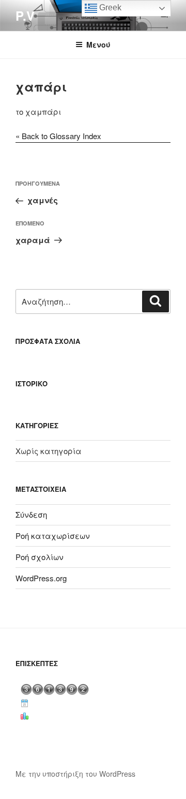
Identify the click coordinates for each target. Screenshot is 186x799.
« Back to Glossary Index (58, 135)
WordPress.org (41, 577)
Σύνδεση (31, 514)
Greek (109, 7)
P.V (25, 15)
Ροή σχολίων (40, 556)
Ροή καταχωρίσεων (53, 535)
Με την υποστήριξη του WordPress (75, 773)
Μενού (98, 44)
